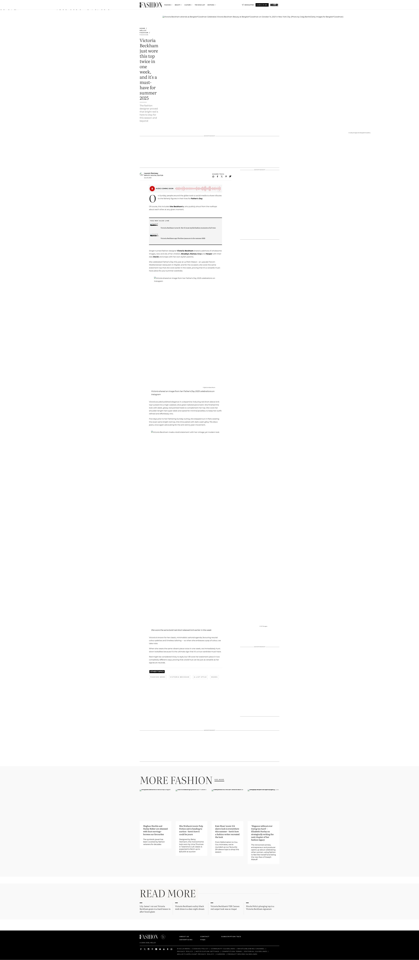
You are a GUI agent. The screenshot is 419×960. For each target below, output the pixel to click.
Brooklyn (185, 254)
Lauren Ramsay (151, 173)
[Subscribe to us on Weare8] (167, 949)
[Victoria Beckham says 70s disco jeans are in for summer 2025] (154, 238)
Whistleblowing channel (251, 949)
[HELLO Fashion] (151, 5)
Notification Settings (207, 951)
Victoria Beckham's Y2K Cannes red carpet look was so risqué (225, 907)
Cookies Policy (200, 949)
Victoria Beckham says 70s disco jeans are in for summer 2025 (183, 238)
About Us (184, 936)
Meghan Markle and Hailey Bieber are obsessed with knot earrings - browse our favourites (155, 830)
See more (219, 779)
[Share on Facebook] (217, 176)
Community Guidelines (223, 949)
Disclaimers (183, 949)
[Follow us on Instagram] (148, 949)
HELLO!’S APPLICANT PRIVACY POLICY (195, 954)
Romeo (193, 254)
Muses (214, 677)
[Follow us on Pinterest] (152, 949)
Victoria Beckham (185, 251)
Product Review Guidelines (242, 954)
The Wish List (200, 5)
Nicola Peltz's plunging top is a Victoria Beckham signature (260, 907)
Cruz (199, 254)
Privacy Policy (185, 951)
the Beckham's (177, 206)
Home (142, 28)
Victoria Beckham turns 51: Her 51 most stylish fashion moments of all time (188, 228)
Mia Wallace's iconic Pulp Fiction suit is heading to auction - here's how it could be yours (191, 830)
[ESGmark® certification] (162, 937)
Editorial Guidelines (255, 951)
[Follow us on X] (145, 949)
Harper (209, 254)
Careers (220, 954)
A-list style (200, 677)
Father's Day (197, 198)
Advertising (186, 939)
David (156, 257)
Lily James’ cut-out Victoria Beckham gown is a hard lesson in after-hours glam (155, 909)
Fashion (167, 5)
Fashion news (157, 677)
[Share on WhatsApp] (213, 176)
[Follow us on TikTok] (156, 949)
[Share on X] (222, 176)
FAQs (203, 939)
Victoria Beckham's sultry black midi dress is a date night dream (189, 907)
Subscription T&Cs (228, 936)
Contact (204, 936)
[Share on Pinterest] (226, 176)
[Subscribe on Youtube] (164, 949)
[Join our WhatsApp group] (171, 949)
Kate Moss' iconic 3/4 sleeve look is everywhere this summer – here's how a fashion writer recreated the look (227, 831)
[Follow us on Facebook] (141, 949)
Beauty (177, 5)
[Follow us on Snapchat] (160, 949)
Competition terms (232, 951)
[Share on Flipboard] (230, 176)
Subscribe (262, 5)
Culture (187, 5)
